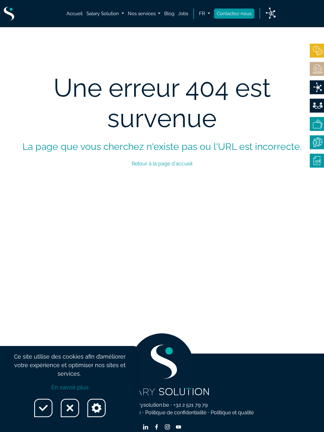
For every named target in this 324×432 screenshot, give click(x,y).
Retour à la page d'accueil (162, 164)
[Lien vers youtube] (178, 427)
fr (202, 13)
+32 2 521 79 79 (190, 405)
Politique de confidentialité (175, 413)
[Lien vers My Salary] (270, 14)
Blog (169, 13)
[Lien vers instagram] (167, 427)
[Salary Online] (317, 142)
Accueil (74, 13)
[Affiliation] (317, 106)
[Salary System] (317, 161)
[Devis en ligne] (317, 87)
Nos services (142, 13)
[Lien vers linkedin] (145, 427)
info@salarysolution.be (142, 405)
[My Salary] (317, 124)
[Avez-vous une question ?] (317, 51)
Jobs (183, 13)
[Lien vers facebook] (156, 427)
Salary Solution (103, 13)
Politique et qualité (232, 413)
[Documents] (317, 69)
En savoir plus (70, 387)
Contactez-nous (234, 13)
